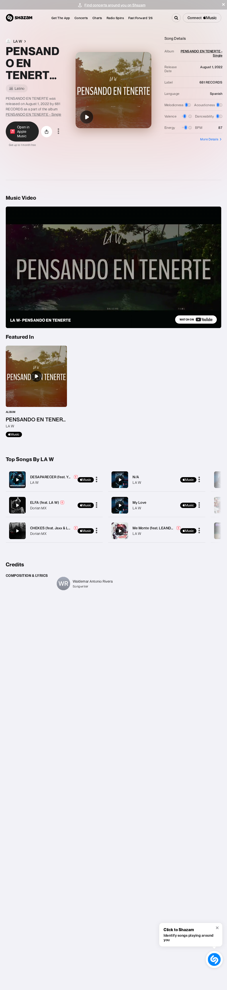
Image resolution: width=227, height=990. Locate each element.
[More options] (58, 131)
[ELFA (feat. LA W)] (54, 505)
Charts (97, 18)
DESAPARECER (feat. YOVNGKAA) (59, 477)
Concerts (81, 18)
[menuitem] (60, 18)
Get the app (60, 18)
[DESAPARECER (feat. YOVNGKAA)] (54, 479)
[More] (96, 480)
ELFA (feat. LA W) (44, 502)
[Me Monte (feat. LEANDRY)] (156, 530)
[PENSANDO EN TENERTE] (86, 117)
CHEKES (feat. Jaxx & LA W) (53, 528)
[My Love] (156, 505)
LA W (34, 482)
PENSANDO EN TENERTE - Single (33, 114)
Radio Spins (115, 18)
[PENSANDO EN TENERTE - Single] (36, 391)
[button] (223, 4)
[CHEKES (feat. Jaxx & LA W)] (54, 530)
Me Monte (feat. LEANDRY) (155, 528)
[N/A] (156, 479)
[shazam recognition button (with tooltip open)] (214, 959)
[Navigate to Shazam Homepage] (19, 18)
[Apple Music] (14, 434)
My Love (140, 502)
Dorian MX (38, 508)
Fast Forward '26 (140, 18)
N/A (136, 477)
